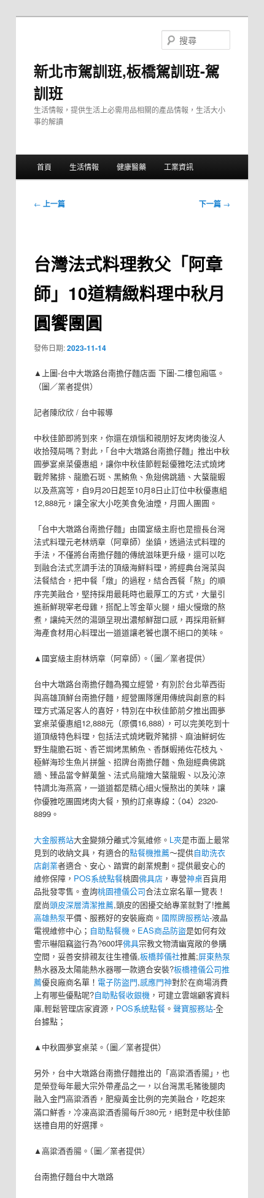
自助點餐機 (110, 930)
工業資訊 (178, 166)
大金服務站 (54, 839)
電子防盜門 (118, 982)
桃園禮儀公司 (122, 891)
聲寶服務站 (193, 1008)
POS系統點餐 (98, 878)
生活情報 (84, 166)
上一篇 (49, 203)
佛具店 (151, 878)
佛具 (131, 943)
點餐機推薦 (149, 852)
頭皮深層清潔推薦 (82, 904)
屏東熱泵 (214, 956)
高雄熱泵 (50, 917)
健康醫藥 (131, 166)
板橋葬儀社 (160, 956)
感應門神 (156, 982)
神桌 (195, 878)
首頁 (44, 166)
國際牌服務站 (185, 917)
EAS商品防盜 (162, 930)
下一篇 (214, 203)
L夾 (175, 839)
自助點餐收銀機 (122, 994)
